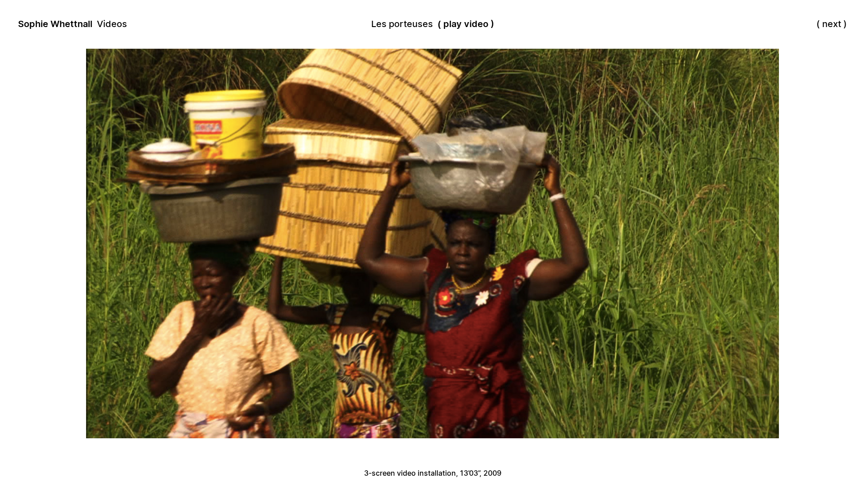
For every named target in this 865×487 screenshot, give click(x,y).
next (831, 23)
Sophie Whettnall (55, 23)
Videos (112, 23)
